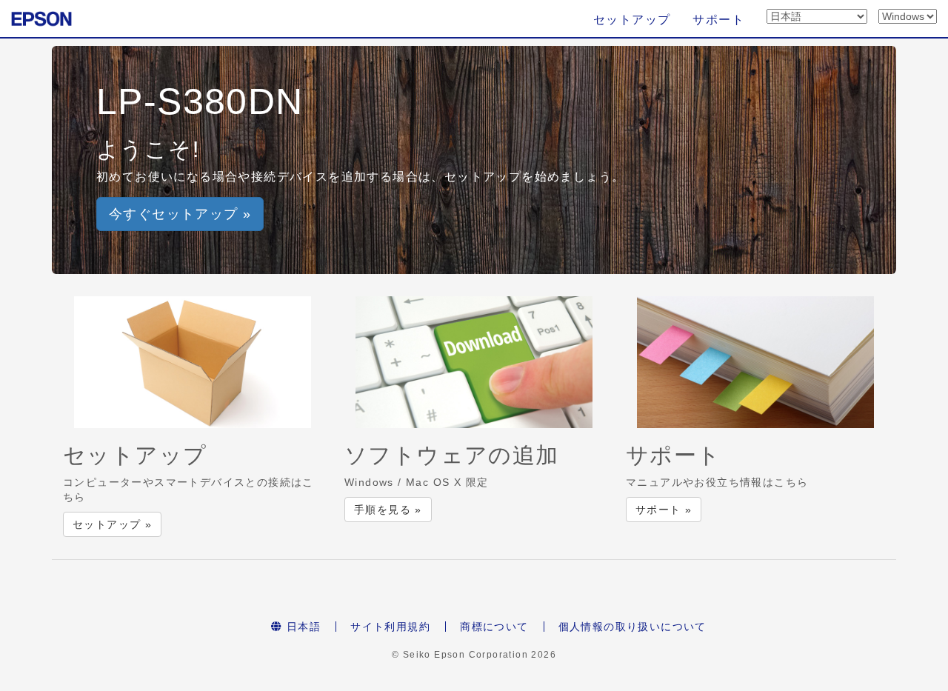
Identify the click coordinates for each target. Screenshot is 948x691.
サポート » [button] (663, 509)
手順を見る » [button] (388, 509)
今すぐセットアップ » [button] (180, 214)
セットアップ (631, 19)
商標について (494, 626)
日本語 (302, 626)
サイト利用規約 (390, 626)
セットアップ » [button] (112, 524)
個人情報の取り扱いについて (632, 626)
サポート (718, 19)
